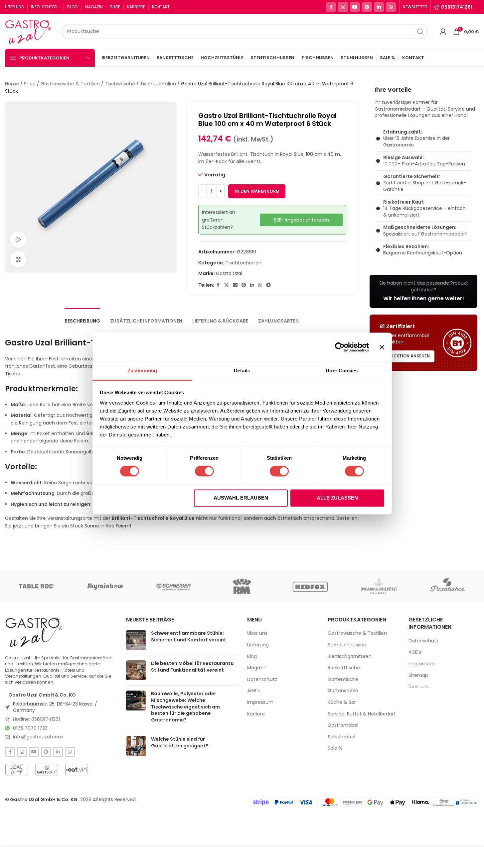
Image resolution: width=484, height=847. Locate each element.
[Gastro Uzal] (34, 631)
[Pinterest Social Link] (367, 7)
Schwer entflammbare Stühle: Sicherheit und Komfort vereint (188, 636)
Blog (252, 656)
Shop (30, 83)
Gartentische (343, 679)
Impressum (260, 702)
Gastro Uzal (229, 273)
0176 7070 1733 (30, 728)
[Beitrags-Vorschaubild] (136, 640)
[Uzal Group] (16, 770)
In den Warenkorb (257, 191)
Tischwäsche (120, 83)
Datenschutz (262, 679)
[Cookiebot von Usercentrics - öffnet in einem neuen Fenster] (340, 347)
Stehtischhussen (347, 645)
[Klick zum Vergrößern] (18, 259)
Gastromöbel (343, 725)
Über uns (257, 633)
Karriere (256, 714)
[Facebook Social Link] (331, 7)
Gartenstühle (343, 691)
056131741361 (456, 7)
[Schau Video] (18, 239)
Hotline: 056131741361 (36, 719)
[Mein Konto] (443, 31)
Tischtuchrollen (158, 83)
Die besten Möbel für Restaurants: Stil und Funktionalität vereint (193, 666)
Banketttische (344, 668)
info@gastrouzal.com (38, 736)
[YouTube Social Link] (355, 7)
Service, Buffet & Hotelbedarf (362, 714)
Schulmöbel (341, 737)
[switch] (204, 471)
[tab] (82, 318)
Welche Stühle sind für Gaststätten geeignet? (179, 742)
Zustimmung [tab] (142, 370)
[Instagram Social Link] (343, 7)
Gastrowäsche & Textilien (70, 83)
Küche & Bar (342, 702)
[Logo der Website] (30, 31)
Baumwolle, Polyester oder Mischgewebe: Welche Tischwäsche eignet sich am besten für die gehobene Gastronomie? (185, 706)
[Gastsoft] (46, 770)
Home (12, 83)
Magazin (256, 668)
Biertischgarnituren (350, 656)
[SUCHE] (420, 31)
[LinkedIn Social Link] (379, 7)
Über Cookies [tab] (342, 370)
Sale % (335, 748)
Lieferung (258, 645)
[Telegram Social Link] (268, 285)
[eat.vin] (76, 770)
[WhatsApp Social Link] (391, 7)
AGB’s (253, 691)
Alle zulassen (337, 498)
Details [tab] (242, 370)
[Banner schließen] (382, 347)
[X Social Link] (226, 285)
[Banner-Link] (423, 291)
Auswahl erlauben (241, 498)
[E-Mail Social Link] (235, 285)
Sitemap (418, 675)
